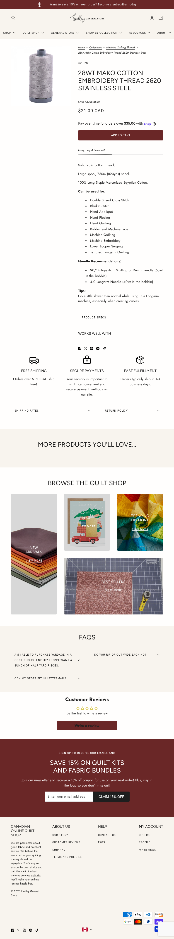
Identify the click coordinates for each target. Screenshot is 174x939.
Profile (144, 842)
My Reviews (147, 849)
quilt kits (36, 875)
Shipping (59, 849)
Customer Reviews (66, 842)
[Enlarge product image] (41, 76)
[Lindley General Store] (87, 18)
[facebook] (12, 930)
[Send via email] (97, 348)
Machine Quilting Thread (120, 48)
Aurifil (83, 62)
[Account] (152, 17)
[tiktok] (36, 930)
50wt (159, 270)
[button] (104, 348)
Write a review (87, 725)
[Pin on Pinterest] (91, 348)
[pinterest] (30, 930)
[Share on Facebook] (79, 348)
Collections (95, 48)
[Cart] (160, 17)
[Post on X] (86, 348)
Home (81, 48)
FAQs (101, 842)
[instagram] (24, 930)
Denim (137, 270)
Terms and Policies (67, 857)
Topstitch (107, 270)
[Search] (13, 17)
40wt (127, 281)
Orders (144, 835)
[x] (18, 930)
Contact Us (107, 835)
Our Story (60, 835)
